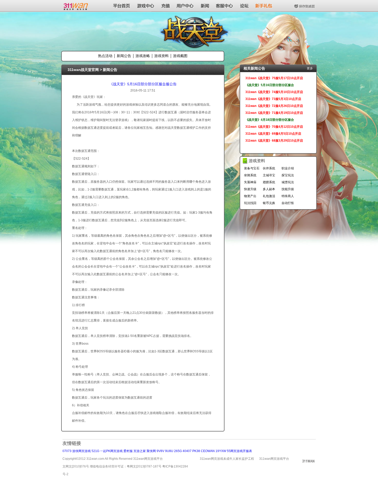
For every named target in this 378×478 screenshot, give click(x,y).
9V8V (160, 451)
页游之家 (139, 451)
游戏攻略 (143, 56)
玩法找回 (250, 203)
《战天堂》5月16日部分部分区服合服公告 (143, 84)
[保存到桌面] (305, 5)
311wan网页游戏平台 (274, 459)
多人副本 (269, 189)
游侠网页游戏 (81, 451)
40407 (187, 451)
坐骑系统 (250, 175)
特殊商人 (288, 196)
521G (95, 451)
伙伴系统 (269, 168)
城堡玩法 (288, 182)
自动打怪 (288, 203)
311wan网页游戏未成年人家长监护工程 (227, 459)
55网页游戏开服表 (239, 451)
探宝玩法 (288, 175)
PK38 (196, 451)
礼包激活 (269, 196)
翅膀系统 (269, 182)
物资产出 (250, 196)
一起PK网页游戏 (111, 451)
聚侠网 (151, 451)
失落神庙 (250, 182)
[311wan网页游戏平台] (76, 5)
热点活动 (105, 56)
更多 (310, 68)
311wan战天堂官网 (83, 70)
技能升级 (288, 189)
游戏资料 (161, 56)
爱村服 (128, 451)
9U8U (169, 451)
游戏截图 (180, 56)
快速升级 (250, 189)
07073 (66, 451)
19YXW (220, 451)
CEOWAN (208, 451)
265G (178, 451)
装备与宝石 (251, 168)
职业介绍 (288, 168)
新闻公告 (124, 56)
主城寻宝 (269, 175)
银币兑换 (269, 203)
